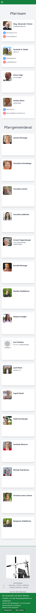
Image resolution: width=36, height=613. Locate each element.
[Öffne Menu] (2, 2)
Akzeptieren (8, 610)
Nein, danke (20, 610)
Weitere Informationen (10, 608)
